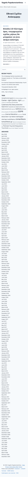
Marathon (14, 114)
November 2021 (6, 223)
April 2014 (4, 381)
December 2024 (6, 158)
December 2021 (6, 221)
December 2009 (6, 432)
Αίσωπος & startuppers (17, 121)
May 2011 (4, 404)
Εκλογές (24, 121)
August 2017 (5, 319)
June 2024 (4, 166)
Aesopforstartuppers (8, 98)
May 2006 (4, 448)
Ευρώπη (21, 123)
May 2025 (4, 148)
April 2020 (4, 259)
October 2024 (5, 162)
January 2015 (5, 373)
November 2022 (6, 200)
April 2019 (4, 281)
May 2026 (4, 134)
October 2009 (5, 436)
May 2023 (4, 188)
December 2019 (6, 267)
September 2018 (6, 295)
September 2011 (6, 403)
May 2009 (4, 444)
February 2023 (5, 194)
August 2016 (5, 341)
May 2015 (4, 367)
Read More (6, 64)
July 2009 (4, 440)
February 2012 (5, 397)
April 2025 (4, 150)
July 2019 (4, 275)
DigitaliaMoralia (12, 106)
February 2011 (5, 408)
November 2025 (6, 142)
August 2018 (5, 297)
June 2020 (4, 255)
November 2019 (6, 269)
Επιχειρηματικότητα (6, 123)
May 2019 (4, 279)
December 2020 (6, 243)
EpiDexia (18, 109)
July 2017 (4, 321)
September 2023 (6, 182)
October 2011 (5, 400)
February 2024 (5, 172)
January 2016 (5, 353)
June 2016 (4, 345)
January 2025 (5, 156)
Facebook (17, 468)
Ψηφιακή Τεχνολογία (19, 128)
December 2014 (6, 375)
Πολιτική (6, 126)
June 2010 (4, 422)
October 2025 (5, 144)
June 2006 (4, 446)
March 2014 (5, 383)
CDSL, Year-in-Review (7, 92)
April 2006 (4, 450)
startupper (19, 116)
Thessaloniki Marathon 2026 (9, 87)
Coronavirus (9, 102)
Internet (8, 114)
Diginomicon (5, 106)
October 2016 (5, 339)
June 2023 (4, 186)
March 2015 (5, 371)
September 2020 (6, 249)
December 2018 (6, 289)
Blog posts (6, 26)
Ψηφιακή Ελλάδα (11, 128)
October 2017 (5, 315)
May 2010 (4, 424)
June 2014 (4, 379)
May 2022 (4, 212)
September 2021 (6, 227)
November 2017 (6, 313)
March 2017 (5, 329)
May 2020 (4, 257)
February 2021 (5, 239)
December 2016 (6, 335)
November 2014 (6, 377)
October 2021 (5, 225)
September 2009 (6, 438)
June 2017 (4, 323)
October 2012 (5, 391)
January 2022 (5, 219)
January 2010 (5, 430)
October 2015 (5, 359)
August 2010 (5, 418)
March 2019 (5, 283)
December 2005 (6, 456)
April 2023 (4, 190)
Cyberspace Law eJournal (8, 473)
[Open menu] (25, 3)
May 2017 (4, 325)
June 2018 (4, 301)
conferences (4, 102)
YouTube (4, 470)
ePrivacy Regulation (5, 111)
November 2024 (6, 160)
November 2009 (6, 434)
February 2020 (5, 263)
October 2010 (5, 414)
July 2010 (4, 420)
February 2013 (5, 389)
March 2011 (5, 406)
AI (14, 98)
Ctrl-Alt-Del (15, 102)
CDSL (25, 98)
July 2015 (4, 363)
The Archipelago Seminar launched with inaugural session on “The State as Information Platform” (14, 78)
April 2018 (4, 305)
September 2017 (6, 317)
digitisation (13, 109)
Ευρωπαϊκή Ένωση (14, 123)
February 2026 (5, 138)
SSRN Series (10, 470)
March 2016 (5, 349)
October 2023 (5, 180)
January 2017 (5, 333)
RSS (17, 473)
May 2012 (4, 395)
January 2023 (5, 196)
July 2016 (4, 343)
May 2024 (4, 168)
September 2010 (6, 416)
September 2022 (6, 204)
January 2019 (5, 287)
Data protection (17, 104)
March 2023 (5, 192)
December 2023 (6, 176)
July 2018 (4, 299)
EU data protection (13, 111)
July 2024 (4, 164)
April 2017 (4, 327)
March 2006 (5, 452)
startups (4, 119)
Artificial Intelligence (19, 98)
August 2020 (5, 251)
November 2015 (6, 357)
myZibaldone (20, 114)
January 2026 (5, 140)
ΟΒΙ (2, 126)
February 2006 (5, 454)
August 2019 (5, 273)
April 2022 (4, 213)
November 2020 (6, 245)
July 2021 (4, 229)
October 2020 (5, 247)
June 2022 (4, 210)
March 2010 (5, 426)
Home (1, 7)
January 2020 (5, 265)
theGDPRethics (11, 119)
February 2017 (5, 331)
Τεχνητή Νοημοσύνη (16, 126)
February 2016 (5, 351)
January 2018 (5, 311)
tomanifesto (21, 119)
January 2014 (5, 387)
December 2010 (6, 410)
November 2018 (6, 291)
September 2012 (6, 393)
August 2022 (5, 206)
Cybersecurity (6, 105)
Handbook (3, 114)
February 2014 (5, 385)
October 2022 (5, 202)
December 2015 (6, 355)
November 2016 (6, 337)
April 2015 (4, 369)
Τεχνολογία (5, 128)
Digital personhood (6, 109)
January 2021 (5, 241)
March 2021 (5, 237)
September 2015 (6, 361)
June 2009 (4, 442)
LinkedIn (23, 468)
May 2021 (4, 233)
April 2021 (4, 235)
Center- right (6, 100)
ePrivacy (24, 109)
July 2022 (4, 208)
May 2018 (4, 303)
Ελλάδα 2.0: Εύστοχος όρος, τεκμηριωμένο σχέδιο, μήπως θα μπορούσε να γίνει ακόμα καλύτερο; (13, 34)
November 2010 (6, 412)
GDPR (20, 111)
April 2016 (4, 347)
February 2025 (5, 154)
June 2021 (4, 231)
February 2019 (5, 285)
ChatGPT (23, 100)
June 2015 (4, 365)
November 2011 (6, 399)
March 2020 (5, 261)
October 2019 (5, 271)
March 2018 (5, 307)
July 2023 (4, 184)
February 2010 (5, 428)
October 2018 (5, 293)
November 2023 (6, 178)
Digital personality (20, 106)
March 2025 (5, 152)
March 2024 (5, 170)
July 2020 (4, 253)
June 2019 (4, 277)
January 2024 (5, 174)
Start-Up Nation (10, 116)
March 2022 (5, 215)
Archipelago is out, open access (10, 89)
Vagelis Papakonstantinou (9, 42)
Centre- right (16, 100)
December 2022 (6, 198)
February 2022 (5, 218)
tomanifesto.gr (7, 122)
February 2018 (5, 309)
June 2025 (4, 146)
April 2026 (4, 136)
